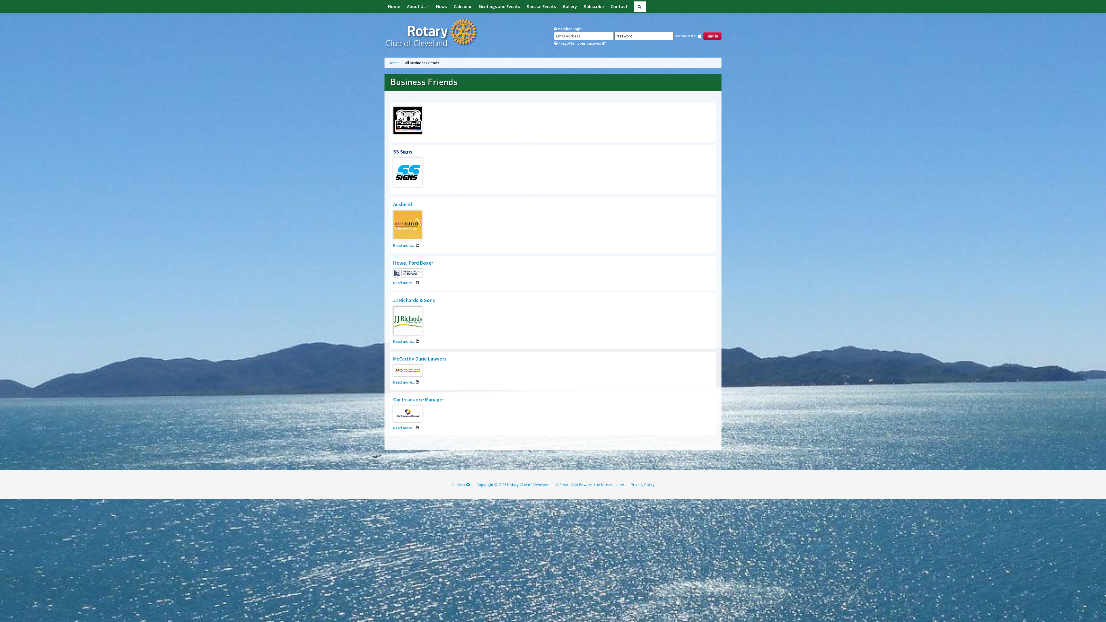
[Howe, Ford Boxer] (408, 273)
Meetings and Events (499, 6)
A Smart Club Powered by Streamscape (590, 484)
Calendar (463, 6)
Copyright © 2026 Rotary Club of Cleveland (513, 484)
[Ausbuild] (408, 225)
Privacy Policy (643, 484)
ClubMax (458, 484)
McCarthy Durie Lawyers (419, 358)
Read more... (404, 245)
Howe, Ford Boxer (413, 262)
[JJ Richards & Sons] (408, 321)
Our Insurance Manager (418, 399)
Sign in (712, 36)
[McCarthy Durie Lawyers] (408, 371)
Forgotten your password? (582, 43)
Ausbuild (402, 204)
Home (394, 6)
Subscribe (594, 6)
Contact (619, 6)
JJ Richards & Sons (414, 300)
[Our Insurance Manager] (408, 414)
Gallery (570, 6)
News (441, 6)
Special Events (541, 6)
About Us (416, 6)
